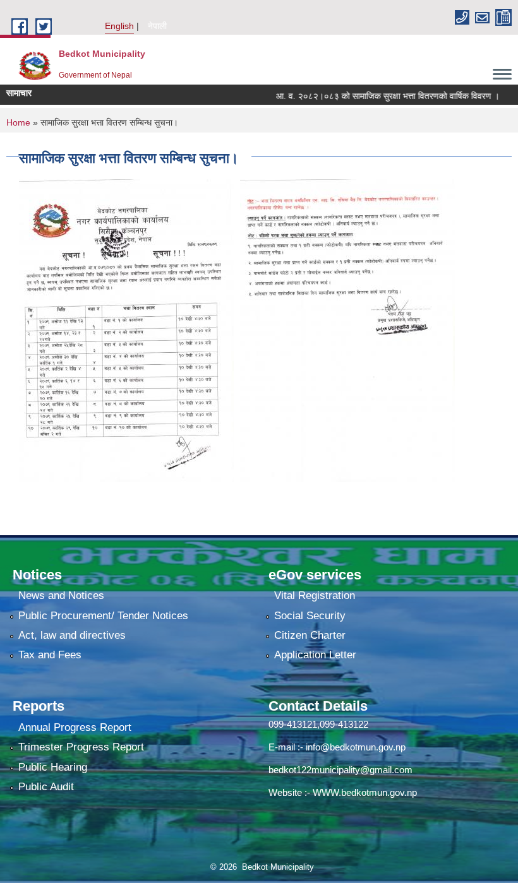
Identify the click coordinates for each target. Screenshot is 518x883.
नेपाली (157, 26)
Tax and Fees (49, 655)
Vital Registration (314, 596)
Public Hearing (52, 767)
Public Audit (46, 787)
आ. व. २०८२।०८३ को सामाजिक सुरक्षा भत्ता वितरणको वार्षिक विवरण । (373, 96)
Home (18, 122)
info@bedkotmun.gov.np (356, 747)
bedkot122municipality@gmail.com (340, 769)
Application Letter (315, 655)
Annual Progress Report (74, 727)
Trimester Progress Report (81, 747)
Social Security (310, 616)
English (119, 26)
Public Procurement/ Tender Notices (103, 616)
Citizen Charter (310, 635)
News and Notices (61, 596)
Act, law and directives (72, 635)
